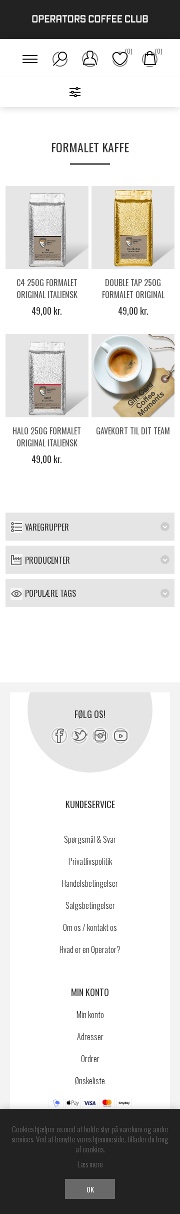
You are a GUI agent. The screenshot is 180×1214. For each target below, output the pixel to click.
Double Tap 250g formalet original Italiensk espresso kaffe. (133, 301)
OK (90, 1189)
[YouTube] (121, 736)
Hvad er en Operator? (90, 949)
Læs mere (90, 1164)
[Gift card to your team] (133, 375)
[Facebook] (59, 736)
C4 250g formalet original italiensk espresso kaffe (47, 295)
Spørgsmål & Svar (90, 839)
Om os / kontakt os (90, 927)
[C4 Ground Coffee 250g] (47, 227)
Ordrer (90, 1059)
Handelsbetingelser (90, 883)
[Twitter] (79, 736)
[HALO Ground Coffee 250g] (47, 375)
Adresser (90, 1037)
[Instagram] (100, 736)
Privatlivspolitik (90, 861)
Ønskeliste (90, 1081)
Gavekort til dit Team (133, 431)
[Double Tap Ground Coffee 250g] (133, 227)
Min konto (90, 1015)
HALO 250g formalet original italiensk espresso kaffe (46, 443)
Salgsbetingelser (90, 905)
